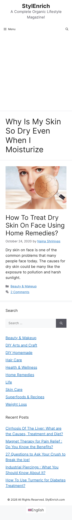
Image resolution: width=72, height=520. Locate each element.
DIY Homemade (19, 352)
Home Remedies (20, 375)
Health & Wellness (21, 367)
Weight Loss (16, 404)
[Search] (61, 323)
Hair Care (14, 360)
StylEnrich (36, 6)
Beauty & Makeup (24, 286)
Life (9, 382)
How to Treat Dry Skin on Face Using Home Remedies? (35, 225)
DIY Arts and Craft (21, 345)
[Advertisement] (36, 73)
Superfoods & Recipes (25, 397)
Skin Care (14, 389)
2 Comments (20, 292)
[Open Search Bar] (67, 29)
